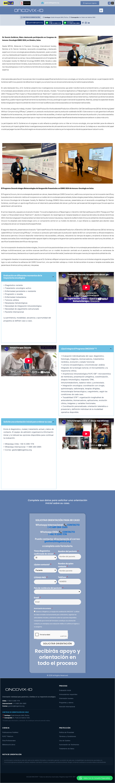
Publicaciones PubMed (10, 732)
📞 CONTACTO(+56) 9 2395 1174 (61, 533)
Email (36, 598)
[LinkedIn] (89, 23)
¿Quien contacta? (42, 564)
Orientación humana (66, 698)
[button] (101, 10)
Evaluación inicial (65, 690)
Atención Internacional (67, 706)
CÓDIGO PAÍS (40, 577)
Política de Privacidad (66, 732)
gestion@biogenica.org (57, 541)
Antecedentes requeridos (68, 694)
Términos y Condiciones (67, 736)
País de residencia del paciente (48, 588)
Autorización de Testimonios (69, 744)
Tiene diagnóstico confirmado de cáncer (44, 552)
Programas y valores (66, 702)
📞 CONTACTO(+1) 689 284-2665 (64, 526)
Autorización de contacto (42, 608)
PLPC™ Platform (7, 736)
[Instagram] (86, 23)
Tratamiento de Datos (66, 748)
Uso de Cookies (64, 740)
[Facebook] (83, 23)
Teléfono (62, 577)
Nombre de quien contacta (65, 565)
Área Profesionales (9, 740)
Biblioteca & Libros (8, 744)
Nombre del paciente (67, 551)
